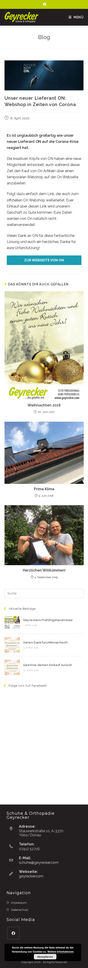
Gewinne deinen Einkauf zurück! (47, 665)
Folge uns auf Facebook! (28, 685)
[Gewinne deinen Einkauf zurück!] (12, 667)
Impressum (19, 902)
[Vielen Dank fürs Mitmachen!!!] (12, 645)
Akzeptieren (45, 957)
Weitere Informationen (60, 951)
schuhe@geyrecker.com (38, 862)
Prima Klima (44, 489)
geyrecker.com (31, 876)
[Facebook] (44, 4)
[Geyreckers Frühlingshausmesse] (12, 622)
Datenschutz (19, 909)
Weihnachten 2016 (44, 405)
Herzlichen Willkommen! (44, 570)
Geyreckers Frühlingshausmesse (48, 620)
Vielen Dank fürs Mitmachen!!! (45, 642)
